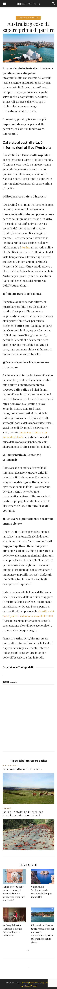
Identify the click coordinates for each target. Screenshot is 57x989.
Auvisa (26, 247)
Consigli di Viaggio (28, 18)
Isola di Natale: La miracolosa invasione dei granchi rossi (23, 813)
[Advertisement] (28, 721)
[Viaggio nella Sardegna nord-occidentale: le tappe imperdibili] (42, 876)
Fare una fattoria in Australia (22, 769)
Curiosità (7, 808)
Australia (13, 682)
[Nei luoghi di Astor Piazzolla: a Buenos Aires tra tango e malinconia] (14, 915)
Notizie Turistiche (11, 765)
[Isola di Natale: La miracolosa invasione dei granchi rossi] (28, 834)
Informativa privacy (36, 983)
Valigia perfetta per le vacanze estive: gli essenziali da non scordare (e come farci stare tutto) (14, 893)
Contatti (25, 983)
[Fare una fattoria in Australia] (28, 788)
